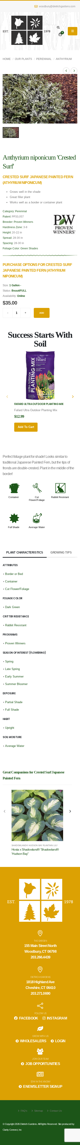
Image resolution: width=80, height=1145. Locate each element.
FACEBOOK (28, 1018)
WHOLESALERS (32, 1041)
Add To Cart (26, 427)
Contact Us (55, 1110)
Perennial (44, 59)
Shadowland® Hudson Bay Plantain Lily (35, 846)
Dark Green (12, 607)
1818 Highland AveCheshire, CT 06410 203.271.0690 (40, 987)
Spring (9, 661)
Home (7, 59)
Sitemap (38, 1110)
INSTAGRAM (56, 1018)
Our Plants (23, 59)
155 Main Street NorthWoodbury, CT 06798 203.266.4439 (40, 951)
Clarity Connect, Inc (12, 1129)
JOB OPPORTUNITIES (42, 1064)
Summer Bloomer (16, 684)
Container (13, 497)
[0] (60, 34)
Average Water (37, 527)
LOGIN (59, 1041)
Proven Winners (23, 221)
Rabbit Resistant (60, 497)
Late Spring (12, 669)
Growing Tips (61, 552)
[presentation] (7, 397)
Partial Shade (13, 702)
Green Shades (29, 248)
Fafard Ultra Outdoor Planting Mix (39, 404)
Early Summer (14, 676)
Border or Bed (14, 574)
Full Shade (13, 527)
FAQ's (23, 1110)
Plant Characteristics (24, 552)
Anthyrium (64, 59)
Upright (9, 727)
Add (41, 313)
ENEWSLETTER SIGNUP (42, 1086)
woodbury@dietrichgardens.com (56, 6)
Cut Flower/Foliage (37, 498)
